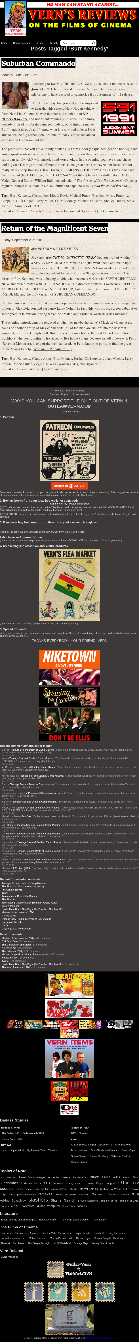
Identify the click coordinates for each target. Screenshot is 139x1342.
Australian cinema (59, 1177)
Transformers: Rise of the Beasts (19, 896)
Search (54, 43)
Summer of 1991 (27, 205)
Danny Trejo (73, 1183)
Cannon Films (130, 1177)
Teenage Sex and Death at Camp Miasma (32, 749)
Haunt (5, 925)
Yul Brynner (89, 363)
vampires (53, 1206)
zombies (82, 1206)
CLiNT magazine (9, 1256)
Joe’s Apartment (10, 906)
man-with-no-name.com (13, 1238)
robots (73, 1195)
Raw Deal (26, 816)
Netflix (126, 1189)
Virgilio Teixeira (45, 363)
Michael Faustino (90, 200)
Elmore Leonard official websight (18, 1219)
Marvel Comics (89, 1188)
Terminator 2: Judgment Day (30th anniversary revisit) (30, 902)
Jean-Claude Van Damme (104, 1150)
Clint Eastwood (123, 1144)
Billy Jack (6, 1233)
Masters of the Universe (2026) (18, 912)
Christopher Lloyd (45, 195)
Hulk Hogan (25, 200)
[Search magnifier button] (93, 43)
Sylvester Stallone (120, 1156)
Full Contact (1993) (20, 868)
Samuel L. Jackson (105, 1194)
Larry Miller (44, 200)
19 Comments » (55, 369)
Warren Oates (68, 363)
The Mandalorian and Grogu (16, 944)
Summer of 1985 (129, 1201)
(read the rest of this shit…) (111, 185)
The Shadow (8, 899)
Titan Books (99, 1219)
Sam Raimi (84, 1194)
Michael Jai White (110, 1188)
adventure (11, 1177)
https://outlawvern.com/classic (100, 1337)
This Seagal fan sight (39, 1243)
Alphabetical (17, 1150)
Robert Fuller (22, 363)
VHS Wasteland (62, 1243)
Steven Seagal (79, 1156)
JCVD (73, 1188)
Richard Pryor (83, 1238)
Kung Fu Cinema (116, 1233)
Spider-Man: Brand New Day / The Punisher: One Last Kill (32, 909)
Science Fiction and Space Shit (74, 211)
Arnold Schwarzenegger (83, 1144)
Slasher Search (63, 1200)
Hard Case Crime (47, 1219)
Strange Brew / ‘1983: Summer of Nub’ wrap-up (26, 919)
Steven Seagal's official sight (109, 1238)
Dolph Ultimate (82, 1233)
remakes (45, 1194)
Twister (5, 961)
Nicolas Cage (128, 1150)
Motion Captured (37, 1238)
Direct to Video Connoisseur (56, 1233)
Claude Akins (42, 358)
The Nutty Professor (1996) (16, 967)
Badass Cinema (21, 43)
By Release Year (36, 1150)
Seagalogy (19, 1200)
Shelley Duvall (114, 200)
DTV (73, 1133)
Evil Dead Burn (10, 941)
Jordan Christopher (87, 358)
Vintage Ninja (81, 1243)
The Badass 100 (10, 1133)
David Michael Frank (75, 195)
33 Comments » (110, 211)
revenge (61, 1194)
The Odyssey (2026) (12, 951)
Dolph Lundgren (79, 1150)
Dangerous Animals (12, 922)
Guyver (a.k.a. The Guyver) (16, 928)
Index (5, 1150)
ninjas (12, 1194)
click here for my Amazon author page (69, 503)
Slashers (84, 1133)
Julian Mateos (113, 358)
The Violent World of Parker (74, 1219)
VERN (5, 767)
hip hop (45, 1189)
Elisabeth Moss (103, 195)
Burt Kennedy (20, 195)
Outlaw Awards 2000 (12, 1139)
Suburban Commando (38, 63)
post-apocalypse (26, 1194)
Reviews (39, 43)
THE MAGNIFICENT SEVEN (74, 257)
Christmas (9, 1183)
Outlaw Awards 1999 (33, 1133)
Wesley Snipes (79, 1162)
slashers (38, 1200)
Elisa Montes (62, 358)
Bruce (94, 1177)
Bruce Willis (105, 1144)
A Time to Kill (9, 915)
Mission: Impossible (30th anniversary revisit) (25, 954)
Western (35, 369)
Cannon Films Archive (26, 1233)
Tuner (5, 893)
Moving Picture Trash (61, 1238)
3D (2, 1177)
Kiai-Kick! (99, 1233)
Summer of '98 (109, 1201)
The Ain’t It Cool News (12, 1243)
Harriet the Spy (10, 957)
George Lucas (23, 1189)
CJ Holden (7, 825)
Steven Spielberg (99, 1156)
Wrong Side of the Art (103, 1243)
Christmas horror (31, 1183)
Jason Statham (59, 1189)
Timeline (52, 1150)
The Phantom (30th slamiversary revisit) (45, 793)
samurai (125, 1194)
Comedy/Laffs (40, 211)
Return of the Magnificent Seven (54, 228)
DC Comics (88, 1183)
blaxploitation (80, 1177)
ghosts (36, 1189)
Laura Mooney (65, 200)
